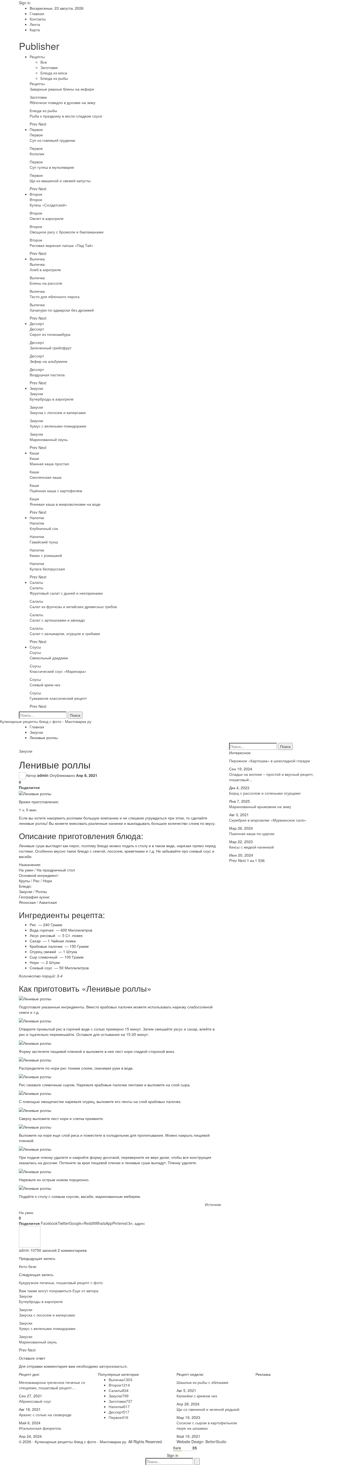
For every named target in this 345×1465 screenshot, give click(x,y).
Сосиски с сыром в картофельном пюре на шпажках (207, 1425)
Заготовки (49, 67)
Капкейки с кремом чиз (197, 1395)
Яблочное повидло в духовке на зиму (62, 102)
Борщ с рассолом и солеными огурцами (265, 793)
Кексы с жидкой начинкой (251, 847)
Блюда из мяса (53, 72)
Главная (37, 13)
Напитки (37, 517)
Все (43, 62)
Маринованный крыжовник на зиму (260, 806)
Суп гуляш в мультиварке (52, 167)
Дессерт (37, 323)
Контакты (38, 19)
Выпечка (37, 258)
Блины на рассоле (46, 283)
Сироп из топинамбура (50, 334)
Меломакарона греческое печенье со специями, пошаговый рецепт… (52, 1385)
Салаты (36, 582)
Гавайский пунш (44, 541)
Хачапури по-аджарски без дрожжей (62, 310)
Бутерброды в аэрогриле (52, 399)
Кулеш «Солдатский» (48, 205)
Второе (36, 194)
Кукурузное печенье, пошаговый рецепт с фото (61, 1282)
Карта (35, 29)
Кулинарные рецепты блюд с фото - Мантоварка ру (45, 721)
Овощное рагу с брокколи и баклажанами (67, 232)
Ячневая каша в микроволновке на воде (65, 504)
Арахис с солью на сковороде (45, 1414)
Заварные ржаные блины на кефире (62, 89)
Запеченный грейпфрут (50, 347)
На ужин (26, 1212)
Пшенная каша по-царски (251, 833)
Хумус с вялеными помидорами (58, 426)
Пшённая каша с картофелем (56, 490)
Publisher (39, 46)
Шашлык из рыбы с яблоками (202, 1382)
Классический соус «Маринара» (58, 671)
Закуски (36, 388)
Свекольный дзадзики (49, 657)
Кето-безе (27, 1266)
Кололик (37, 153)
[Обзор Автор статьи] (29, 1236)
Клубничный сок (44, 528)
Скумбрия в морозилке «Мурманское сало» (267, 820)
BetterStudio (215, 1441)
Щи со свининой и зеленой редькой (208, 1409)
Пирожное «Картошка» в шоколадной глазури (269, 760)
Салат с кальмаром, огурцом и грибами (65, 633)
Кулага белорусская (47, 568)
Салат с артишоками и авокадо (57, 620)
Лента (35, 24)
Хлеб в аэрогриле (45, 269)
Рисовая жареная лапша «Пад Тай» (62, 245)
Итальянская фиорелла (40, 1428)
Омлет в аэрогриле (47, 218)
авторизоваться (113, 1366)
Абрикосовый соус (35, 1401)
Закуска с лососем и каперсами (58, 412)
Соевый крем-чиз (45, 684)
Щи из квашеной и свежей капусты (60, 180)
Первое (36, 129)
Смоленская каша (45, 477)
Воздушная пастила (47, 374)
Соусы (35, 647)
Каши (34, 453)
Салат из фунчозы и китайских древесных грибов (73, 606)
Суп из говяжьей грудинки (52, 140)
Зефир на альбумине (48, 361)
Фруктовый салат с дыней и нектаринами (66, 593)
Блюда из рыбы (54, 78)
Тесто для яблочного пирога (55, 296)
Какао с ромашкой (46, 555)
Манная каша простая (49, 463)
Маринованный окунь (49, 439)
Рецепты (37, 56)
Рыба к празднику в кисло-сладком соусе (66, 116)
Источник (213, 1204)
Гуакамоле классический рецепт (58, 698)
